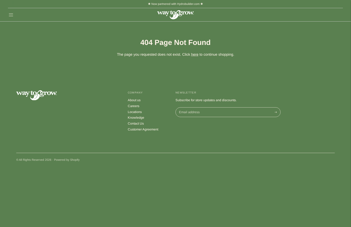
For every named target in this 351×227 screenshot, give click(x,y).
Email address (189, 107)
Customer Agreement (143, 129)
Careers (133, 106)
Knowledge (136, 117)
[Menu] (11, 14)
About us (134, 100)
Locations (135, 112)
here (194, 54)
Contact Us (136, 123)
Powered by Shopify (67, 159)
